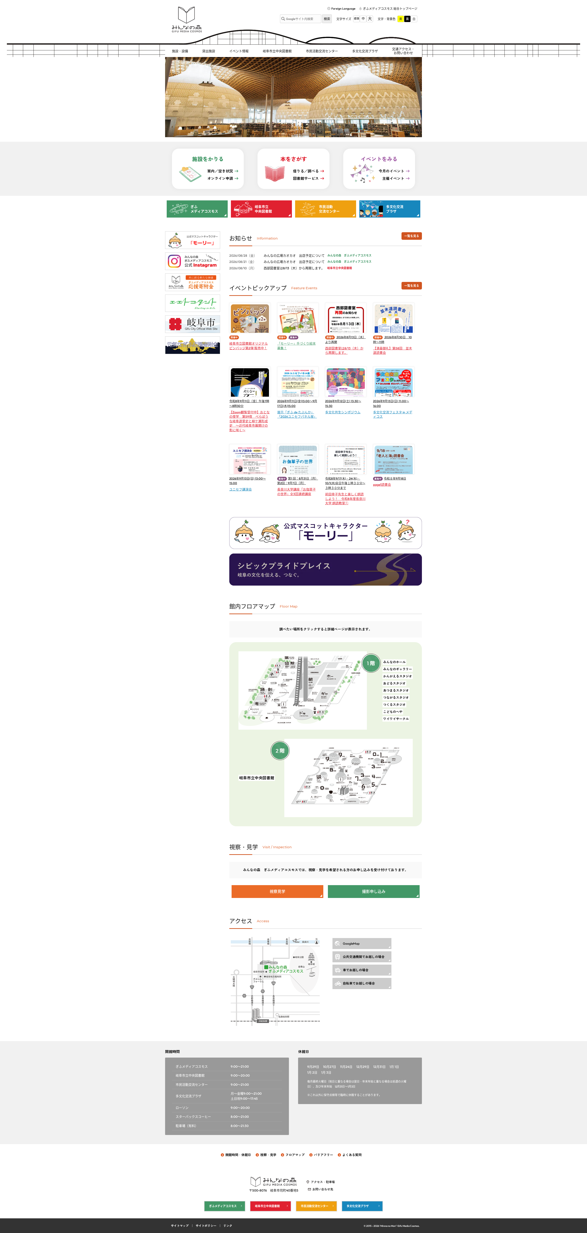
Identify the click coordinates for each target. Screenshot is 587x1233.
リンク (227, 1226)
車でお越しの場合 (355, 970)
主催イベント (393, 178)
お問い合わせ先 (322, 1189)
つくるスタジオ (394, 705)
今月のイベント (391, 171)
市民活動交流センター (322, 51)
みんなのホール (394, 662)
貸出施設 (208, 51)
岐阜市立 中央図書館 (263, 209)
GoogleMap (351, 943)
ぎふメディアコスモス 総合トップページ (390, 8)
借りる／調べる (306, 171)
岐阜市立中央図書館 (277, 51)
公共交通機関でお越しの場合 (364, 957)
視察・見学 (268, 1155)
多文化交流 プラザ (394, 209)
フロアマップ (295, 1155)
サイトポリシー (206, 1226)
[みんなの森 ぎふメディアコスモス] (187, 19)
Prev (171, 97)
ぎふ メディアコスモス (204, 209)
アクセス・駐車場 (323, 1182)
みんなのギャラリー (397, 669)
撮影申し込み (373, 891)
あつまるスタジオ (396, 690)
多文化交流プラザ (365, 51)
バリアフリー (323, 1155)
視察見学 (277, 891)
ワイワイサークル (396, 719)
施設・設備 (180, 51)
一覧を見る (411, 236)
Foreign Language (343, 8)
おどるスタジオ (394, 683)
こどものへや (392, 712)
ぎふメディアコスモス (223, 1206)
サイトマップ (180, 1226)
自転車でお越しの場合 (359, 983)
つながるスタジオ (396, 698)
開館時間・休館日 (238, 1155)
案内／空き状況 (220, 171)
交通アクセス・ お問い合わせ (403, 51)
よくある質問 (352, 1155)
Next (416, 97)
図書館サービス (306, 178)
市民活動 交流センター (329, 209)
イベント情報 (239, 51)
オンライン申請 (220, 178)
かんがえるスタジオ (397, 676)
